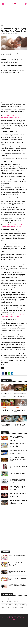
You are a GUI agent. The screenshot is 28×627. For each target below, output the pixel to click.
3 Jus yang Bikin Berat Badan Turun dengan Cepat (7, 409)
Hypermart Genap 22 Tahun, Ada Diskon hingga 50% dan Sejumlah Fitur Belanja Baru (18, 445)
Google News (21, 365)
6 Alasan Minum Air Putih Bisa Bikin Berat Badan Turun (20, 410)
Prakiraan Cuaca (14, 599)
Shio (9, 607)
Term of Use (4, 617)
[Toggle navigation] (3, 4)
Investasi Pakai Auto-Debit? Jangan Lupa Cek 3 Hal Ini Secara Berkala (18, 459)
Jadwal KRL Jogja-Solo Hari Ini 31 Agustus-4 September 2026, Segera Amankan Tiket (18, 502)
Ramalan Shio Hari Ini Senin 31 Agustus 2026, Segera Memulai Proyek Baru (18, 488)
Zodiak (4, 607)
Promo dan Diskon (6, 601)
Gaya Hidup (16, 601)
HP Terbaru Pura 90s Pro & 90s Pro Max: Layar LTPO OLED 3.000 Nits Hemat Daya (17, 585)
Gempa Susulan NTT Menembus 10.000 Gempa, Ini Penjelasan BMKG (18, 473)
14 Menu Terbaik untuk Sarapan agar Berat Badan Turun (7, 426)
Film (16, 604)
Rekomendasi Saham (18, 607)
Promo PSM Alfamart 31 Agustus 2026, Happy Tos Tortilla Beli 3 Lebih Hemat (16, 556)
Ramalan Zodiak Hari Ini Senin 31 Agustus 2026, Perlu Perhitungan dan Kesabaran (18, 495)
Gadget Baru (22, 604)
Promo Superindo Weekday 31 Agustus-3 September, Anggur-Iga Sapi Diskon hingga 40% (17, 564)
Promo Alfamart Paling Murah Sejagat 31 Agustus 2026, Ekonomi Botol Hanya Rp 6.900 (17, 578)
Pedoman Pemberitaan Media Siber (15, 617)
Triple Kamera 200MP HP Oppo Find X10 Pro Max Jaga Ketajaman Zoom (18, 466)
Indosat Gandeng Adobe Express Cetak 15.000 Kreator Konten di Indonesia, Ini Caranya (18, 452)
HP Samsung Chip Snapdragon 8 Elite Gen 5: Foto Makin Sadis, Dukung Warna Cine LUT (18, 481)
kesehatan (4, 599)
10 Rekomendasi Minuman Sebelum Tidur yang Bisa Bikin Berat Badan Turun (20, 395)
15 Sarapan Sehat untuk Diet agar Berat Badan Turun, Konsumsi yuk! (19, 426)
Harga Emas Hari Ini (7, 604)
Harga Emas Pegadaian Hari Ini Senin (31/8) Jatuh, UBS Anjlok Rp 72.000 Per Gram (16, 571)
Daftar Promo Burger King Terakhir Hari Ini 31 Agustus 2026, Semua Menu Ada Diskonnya (17, 438)
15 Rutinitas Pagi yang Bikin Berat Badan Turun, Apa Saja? (6, 395)
